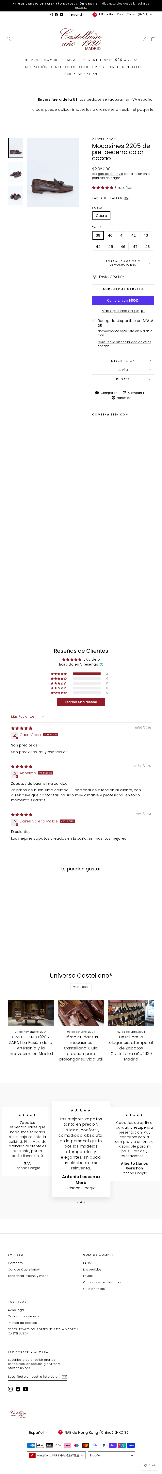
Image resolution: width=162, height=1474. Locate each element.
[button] (103, 187)
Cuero (101, 215)
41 (122, 235)
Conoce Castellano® (24, 1269)
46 (123, 246)
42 (133, 235)
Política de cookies (22, 1323)
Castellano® (104, 139)
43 (145, 235)
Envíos (88, 1276)
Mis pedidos (92, 1269)
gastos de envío (110, 174)
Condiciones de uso (23, 1316)
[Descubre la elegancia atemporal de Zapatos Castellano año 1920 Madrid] (131, 1013)
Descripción (123, 361)
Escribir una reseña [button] (81, 702)
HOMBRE (52, 59)
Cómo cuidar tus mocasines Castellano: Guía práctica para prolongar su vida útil (81, 1048)
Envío (123, 370)
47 (135, 246)
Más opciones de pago (123, 310)
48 (147, 246)
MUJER (74, 59)
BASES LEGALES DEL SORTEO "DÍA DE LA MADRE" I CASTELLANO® (43, 1331)
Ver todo (81, 987)
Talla (97, 227)
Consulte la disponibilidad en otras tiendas (124, 344)
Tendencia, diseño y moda (28, 1276)
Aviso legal (16, 1310)
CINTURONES (63, 67)
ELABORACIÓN (34, 67)
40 (110, 235)
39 (98, 235)
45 (110, 246)
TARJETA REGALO (124, 67)
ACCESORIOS (91, 67)
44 (98, 246)
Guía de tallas (94, 1289)
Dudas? (123, 379)
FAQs (87, 1263)
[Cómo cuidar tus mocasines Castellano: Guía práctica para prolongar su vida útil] (81, 1013)
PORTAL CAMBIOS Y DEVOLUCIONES (123, 262)
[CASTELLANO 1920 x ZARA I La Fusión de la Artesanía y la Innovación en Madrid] (31, 1013)
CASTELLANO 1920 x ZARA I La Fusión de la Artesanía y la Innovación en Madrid (30, 1045)
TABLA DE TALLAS (81, 74)
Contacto (15, 1263)
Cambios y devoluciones (102, 1282)
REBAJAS (32, 59)
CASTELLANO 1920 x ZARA (113, 59)
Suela (97, 208)
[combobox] (56, 1455)
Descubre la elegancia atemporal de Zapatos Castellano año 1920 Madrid (131, 1048)
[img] (21, 728)
